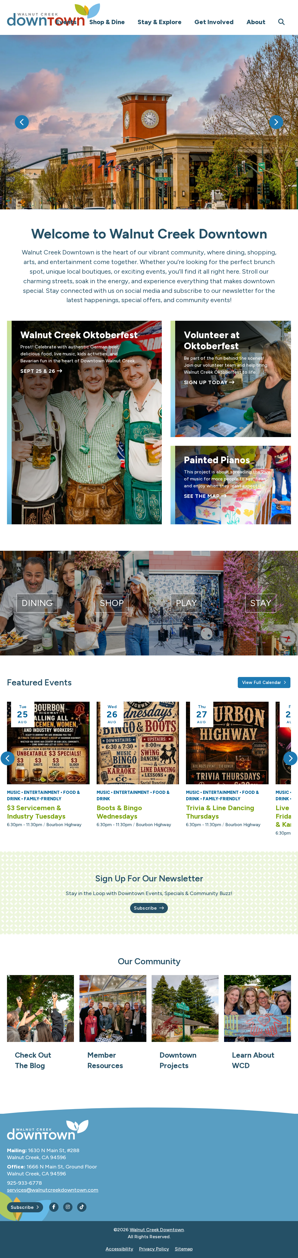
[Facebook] (53, 1207)
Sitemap (184, 1249)
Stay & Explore (160, 22)
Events (66, 22)
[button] (22, 122)
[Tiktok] (81, 1207)
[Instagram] (67, 1207)
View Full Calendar (261, 682)
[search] (281, 22)
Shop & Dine (107, 22)
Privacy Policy (154, 1249)
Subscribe (145, 908)
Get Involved (214, 22)
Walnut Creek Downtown (157, 1229)
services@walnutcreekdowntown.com (52, 1190)
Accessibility (119, 1249)
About (255, 22)
